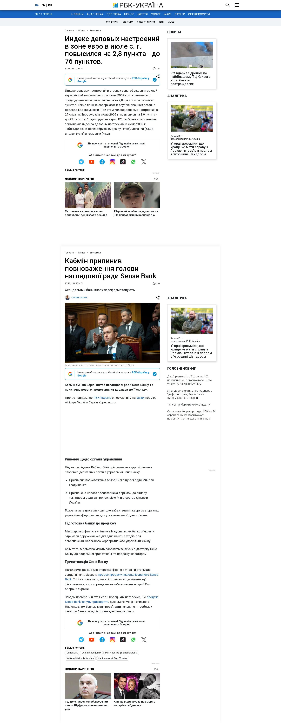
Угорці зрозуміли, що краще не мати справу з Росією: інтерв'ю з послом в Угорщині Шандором (191, 149)
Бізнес (129, 14)
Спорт (156, 14)
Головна (69, 30)
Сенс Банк (72, 652)
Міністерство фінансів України (121, 652)
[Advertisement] (112, 431)
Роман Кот (176, 136)
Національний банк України (112, 658)
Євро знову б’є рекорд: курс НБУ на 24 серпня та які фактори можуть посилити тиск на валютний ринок (191, 415)
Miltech (171, 22)
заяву (140, 398)
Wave (167, 14)
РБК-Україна (102, 398)
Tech (161, 22)
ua (37, 5)
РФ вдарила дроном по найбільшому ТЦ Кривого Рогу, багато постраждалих (191, 78)
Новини (77, 14)
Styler (180, 14)
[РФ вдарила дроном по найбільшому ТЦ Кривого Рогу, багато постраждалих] (192, 55)
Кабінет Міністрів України (80, 658)
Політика (113, 14)
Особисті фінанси (146, 22)
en (43, 5)
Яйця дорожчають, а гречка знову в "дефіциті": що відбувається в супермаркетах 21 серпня (189, 394)
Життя (143, 14)
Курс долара (112, 22)
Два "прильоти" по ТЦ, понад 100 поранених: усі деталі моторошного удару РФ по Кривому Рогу (189, 380)
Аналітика (95, 14)
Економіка (128, 22)
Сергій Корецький (91, 652)
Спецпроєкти (199, 14)
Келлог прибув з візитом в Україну (188, 404)
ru (50, 5)
